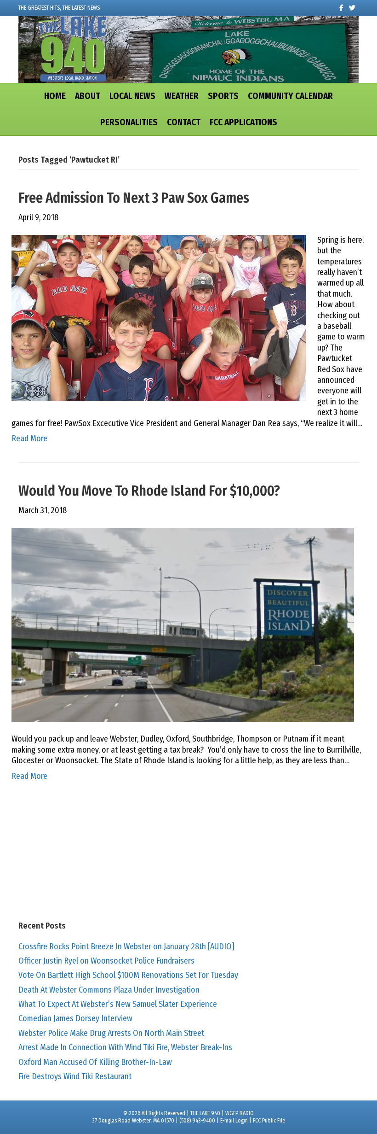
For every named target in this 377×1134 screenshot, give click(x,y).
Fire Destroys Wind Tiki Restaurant (74, 1076)
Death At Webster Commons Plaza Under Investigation (109, 990)
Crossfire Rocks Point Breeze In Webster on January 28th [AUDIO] (126, 946)
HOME (55, 96)
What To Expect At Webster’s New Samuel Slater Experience (117, 1004)
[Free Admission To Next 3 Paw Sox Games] (158, 317)
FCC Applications (243, 122)
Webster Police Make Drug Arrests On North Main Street (111, 1033)
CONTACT (183, 122)
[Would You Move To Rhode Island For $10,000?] (182, 625)
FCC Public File (269, 1120)
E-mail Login (234, 1120)
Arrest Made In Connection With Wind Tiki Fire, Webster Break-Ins (125, 1047)
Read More (29, 438)
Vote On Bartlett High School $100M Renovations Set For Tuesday (128, 975)
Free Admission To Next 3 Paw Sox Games (133, 198)
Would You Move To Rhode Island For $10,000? (149, 491)
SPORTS (223, 96)
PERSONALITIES (129, 122)
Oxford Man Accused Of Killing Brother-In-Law (95, 1062)
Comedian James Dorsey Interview (75, 1018)
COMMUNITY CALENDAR (290, 96)
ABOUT (87, 96)
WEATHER (182, 96)
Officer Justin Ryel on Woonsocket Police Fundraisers (106, 961)
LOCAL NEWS (132, 96)
